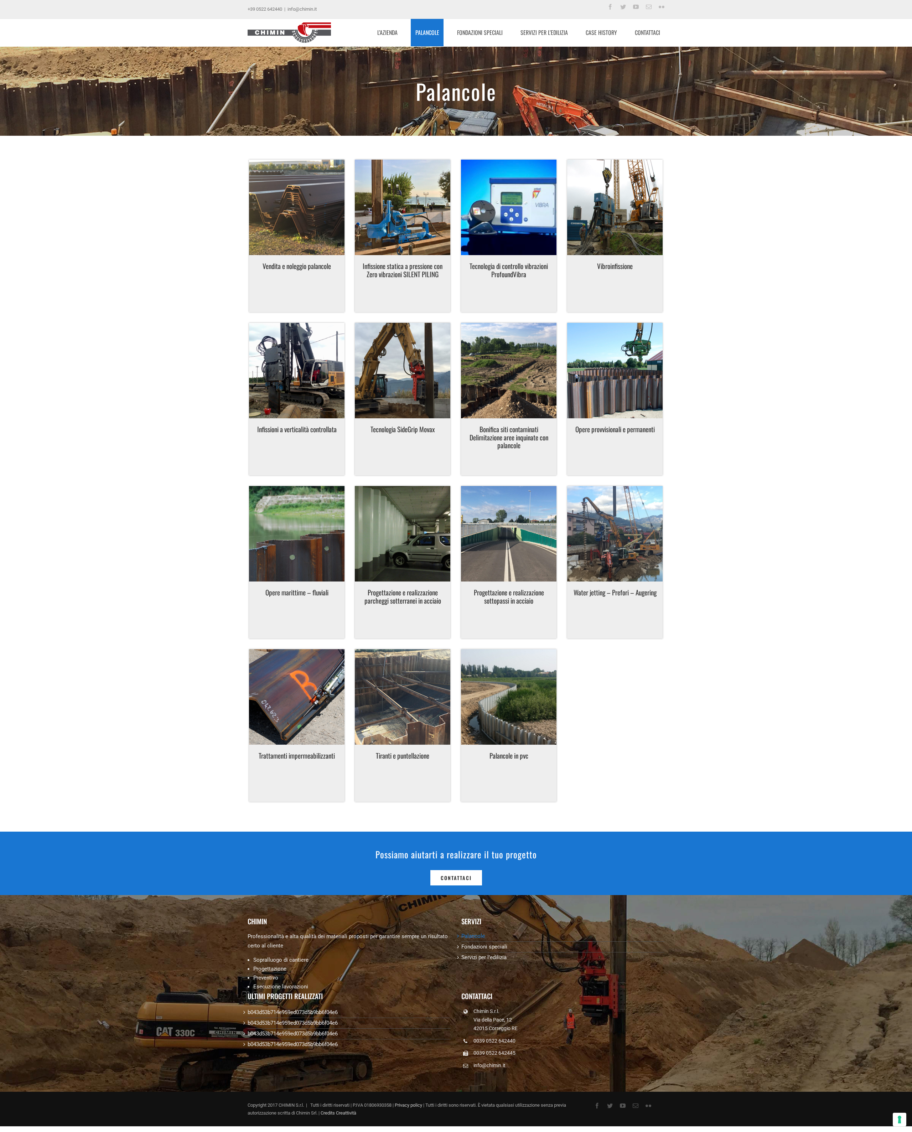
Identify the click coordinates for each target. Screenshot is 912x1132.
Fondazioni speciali (484, 947)
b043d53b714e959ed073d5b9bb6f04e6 (293, 1012)
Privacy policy (408, 1105)
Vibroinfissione (615, 266)
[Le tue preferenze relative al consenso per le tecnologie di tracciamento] (899, 1119)
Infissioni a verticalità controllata (297, 429)
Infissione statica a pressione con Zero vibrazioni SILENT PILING (402, 270)
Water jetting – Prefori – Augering (615, 592)
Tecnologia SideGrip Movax (402, 429)
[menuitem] (392, 32)
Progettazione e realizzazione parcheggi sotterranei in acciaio (402, 596)
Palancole (473, 936)
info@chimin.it (302, 9)
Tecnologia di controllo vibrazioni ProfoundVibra (509, 270)
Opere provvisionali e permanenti (615, 429)
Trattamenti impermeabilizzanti (297, 755)
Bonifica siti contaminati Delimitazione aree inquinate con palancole (509, 437)
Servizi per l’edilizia (484, 957)
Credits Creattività (338, 1113)
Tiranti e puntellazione (402, 755)
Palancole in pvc (508, 755)
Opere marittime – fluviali (296, 592)
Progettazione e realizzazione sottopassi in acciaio (509, 596)
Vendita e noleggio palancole (297, 266)
